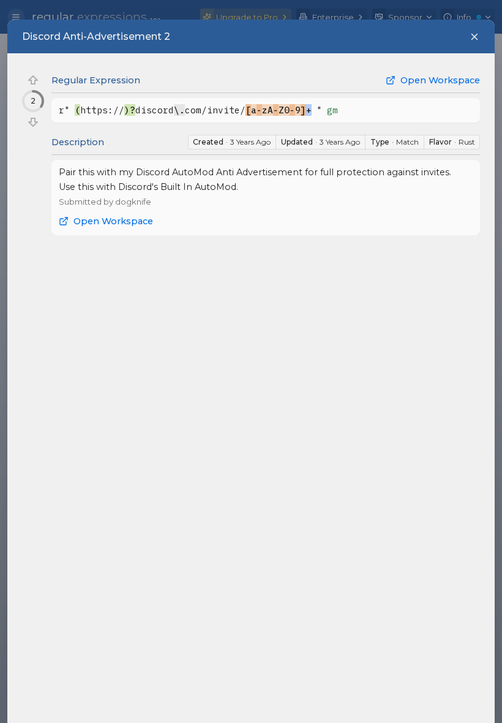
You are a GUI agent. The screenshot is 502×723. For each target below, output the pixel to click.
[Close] (474, 36)
